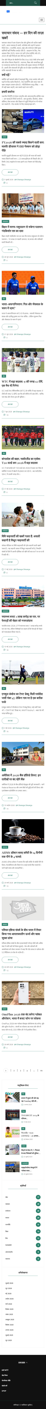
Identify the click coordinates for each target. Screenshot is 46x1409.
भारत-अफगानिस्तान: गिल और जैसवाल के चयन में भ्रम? (22, 306)
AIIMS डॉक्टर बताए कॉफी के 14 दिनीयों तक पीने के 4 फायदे (22, 854)
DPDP (4, 1391)
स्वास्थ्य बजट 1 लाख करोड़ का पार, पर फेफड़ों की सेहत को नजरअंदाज (21, 618)
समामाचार (5, 221)
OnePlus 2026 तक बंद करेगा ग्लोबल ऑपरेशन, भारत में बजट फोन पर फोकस (22, 1016)
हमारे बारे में (5, 1370)
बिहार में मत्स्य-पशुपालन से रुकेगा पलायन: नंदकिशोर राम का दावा (22, 229)
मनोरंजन (5, 531)
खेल (4, 299)
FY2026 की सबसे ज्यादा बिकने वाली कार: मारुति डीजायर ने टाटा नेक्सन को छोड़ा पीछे (23, 146)
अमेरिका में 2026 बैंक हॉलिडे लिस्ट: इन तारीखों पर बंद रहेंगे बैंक (21, 777)
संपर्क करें (4, 1386)
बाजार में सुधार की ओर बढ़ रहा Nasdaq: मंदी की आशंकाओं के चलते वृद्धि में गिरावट (30, 1100)
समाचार (5, 924)
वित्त (4, 770)
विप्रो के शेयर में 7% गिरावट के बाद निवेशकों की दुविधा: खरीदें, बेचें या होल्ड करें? (30, 1152)
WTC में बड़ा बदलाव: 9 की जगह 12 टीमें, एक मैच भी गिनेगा (22, 383)
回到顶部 (21, 1362)
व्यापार (4, 137)
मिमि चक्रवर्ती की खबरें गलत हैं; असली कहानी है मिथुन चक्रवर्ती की (21, 538)
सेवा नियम (5, 1375)
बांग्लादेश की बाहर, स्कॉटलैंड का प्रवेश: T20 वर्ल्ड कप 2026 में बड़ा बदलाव (21, 461)
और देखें (10, 172)
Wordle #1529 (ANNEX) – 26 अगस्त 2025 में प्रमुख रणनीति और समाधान (30, 1134)
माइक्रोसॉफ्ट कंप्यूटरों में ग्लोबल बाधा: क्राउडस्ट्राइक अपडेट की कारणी (30, 1169)
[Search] (35, 3)
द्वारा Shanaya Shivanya (23, 179)
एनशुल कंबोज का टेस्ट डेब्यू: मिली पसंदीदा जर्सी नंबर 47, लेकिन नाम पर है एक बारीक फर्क (22, 698)
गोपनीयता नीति (6, 1380)
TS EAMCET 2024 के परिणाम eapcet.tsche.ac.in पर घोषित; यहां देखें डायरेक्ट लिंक (30, 1117)
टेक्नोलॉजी (25, 1163)
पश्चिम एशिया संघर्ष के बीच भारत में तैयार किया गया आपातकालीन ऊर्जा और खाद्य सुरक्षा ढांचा (21, 934)
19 (41, 1070)
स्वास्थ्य (5, 847)
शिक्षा (23, 1111)
